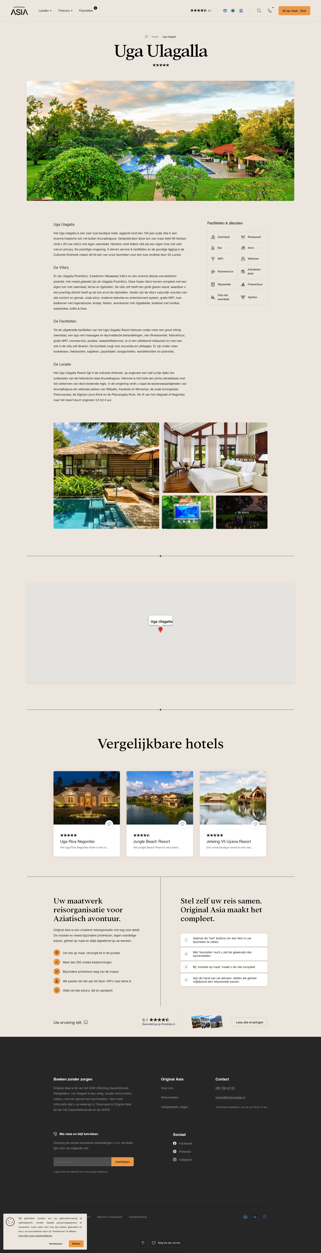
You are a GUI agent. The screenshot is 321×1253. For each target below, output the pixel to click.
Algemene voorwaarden (109, 1216)
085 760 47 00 (225, 1088)
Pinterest (185, 1151)
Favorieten (87, 10)
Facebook (185, 1143)
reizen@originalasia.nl (230, 1097)
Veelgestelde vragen (174, 1107)
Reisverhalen (170, 1097)
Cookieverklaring (138, 1216)
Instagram (185, 1159)
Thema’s (64, 10)
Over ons (167, 1088)
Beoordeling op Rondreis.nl (158, 1024)
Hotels (155, 36)
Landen (44, 10)
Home (146, 36)
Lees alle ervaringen (249, 1022)
